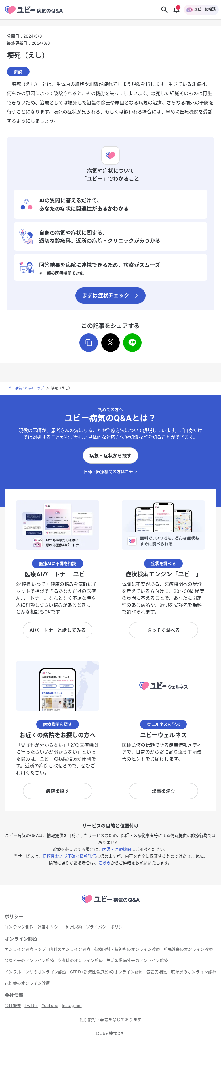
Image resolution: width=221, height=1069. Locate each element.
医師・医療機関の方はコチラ (110, 471)
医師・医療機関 (116, 849)
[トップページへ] (110, 904)
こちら (104, 862)
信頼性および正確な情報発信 (69, 856)
